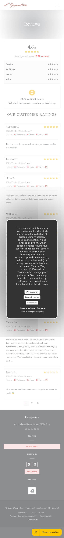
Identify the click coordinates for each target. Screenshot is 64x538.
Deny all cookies (32, 297)
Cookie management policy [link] (32, 311)
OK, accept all (32, 291)
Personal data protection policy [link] (33, 308)
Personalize (32, 302)
